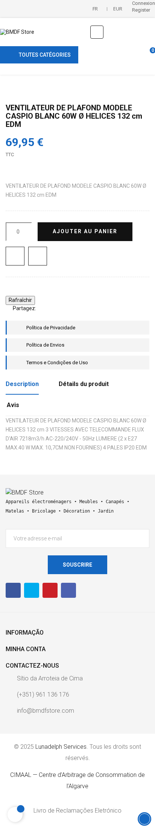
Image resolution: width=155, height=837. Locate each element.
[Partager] (45, 308)
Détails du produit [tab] (84, 384)
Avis (13, 405)
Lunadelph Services (61, 746)
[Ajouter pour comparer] (37, 256)
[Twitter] (31, 590)
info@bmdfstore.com (45, 710)
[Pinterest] (67, 308)
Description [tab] (22, 384)
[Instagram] (68, 590)
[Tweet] (56, 308)
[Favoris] (135, 54)
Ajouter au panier (85, 231)
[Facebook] (13, 590)
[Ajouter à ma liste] (15, 256)
